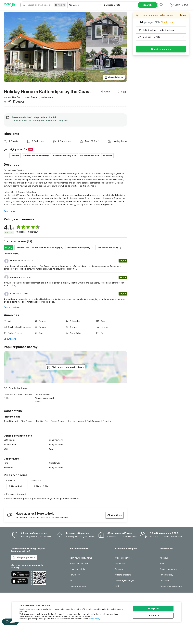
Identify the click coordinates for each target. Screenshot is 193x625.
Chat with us (114, 515)
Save (123, 92)
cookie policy (94, 619)
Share (107, 91)
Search (147, 5)
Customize (153, 615)
